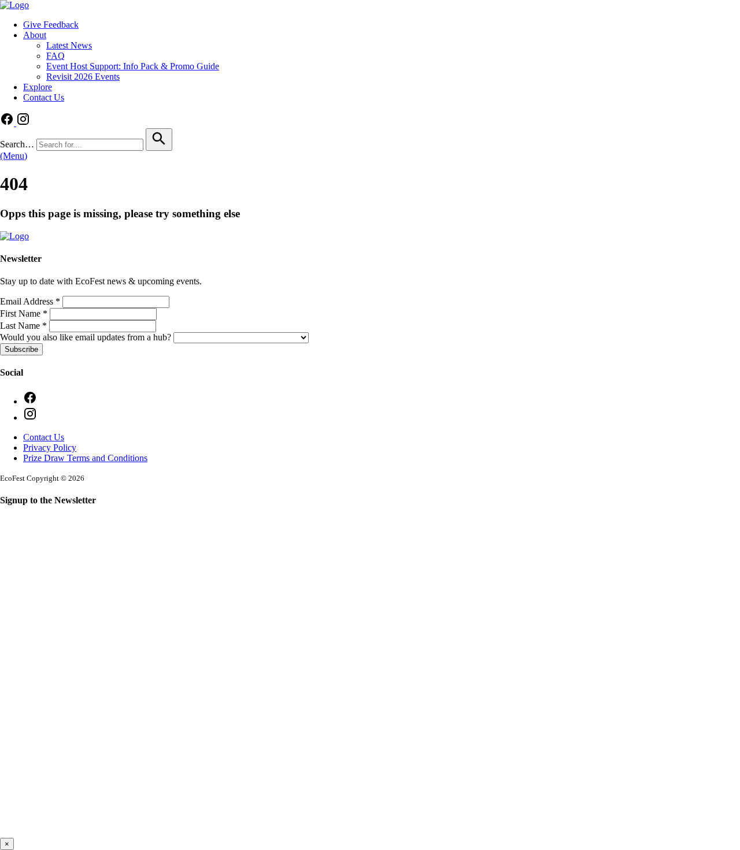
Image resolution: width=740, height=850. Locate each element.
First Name (23, 313)
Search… (17, 144)
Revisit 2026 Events (83, 76)
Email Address (30, 301)
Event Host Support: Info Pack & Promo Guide (132, 66)
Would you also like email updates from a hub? (86, 337)
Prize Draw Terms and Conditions (85, 458)
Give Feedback (51, 24)
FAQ (55, 56)
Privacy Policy (49, 447)
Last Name (23, 326)
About (34, 35)
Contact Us (43, 97)
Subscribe (21, 349)
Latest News (69, 45)
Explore (37, 87)
